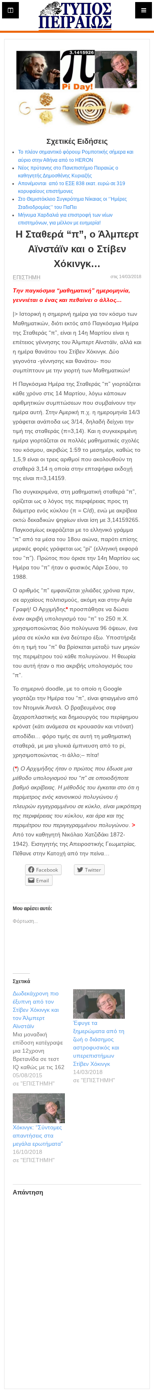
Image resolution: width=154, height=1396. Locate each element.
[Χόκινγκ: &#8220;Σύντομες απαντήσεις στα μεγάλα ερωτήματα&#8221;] (39, 1108)
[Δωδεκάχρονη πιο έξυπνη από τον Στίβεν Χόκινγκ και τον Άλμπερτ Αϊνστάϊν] (43, 1038)
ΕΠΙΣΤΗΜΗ (26, 277)
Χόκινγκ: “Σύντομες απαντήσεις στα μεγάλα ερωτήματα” (38, 1135)
